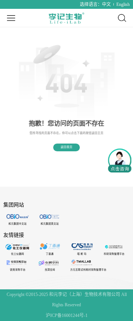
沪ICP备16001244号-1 (67, 315)
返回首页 (66, 147)
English (123, 4)
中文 (106, 4)
